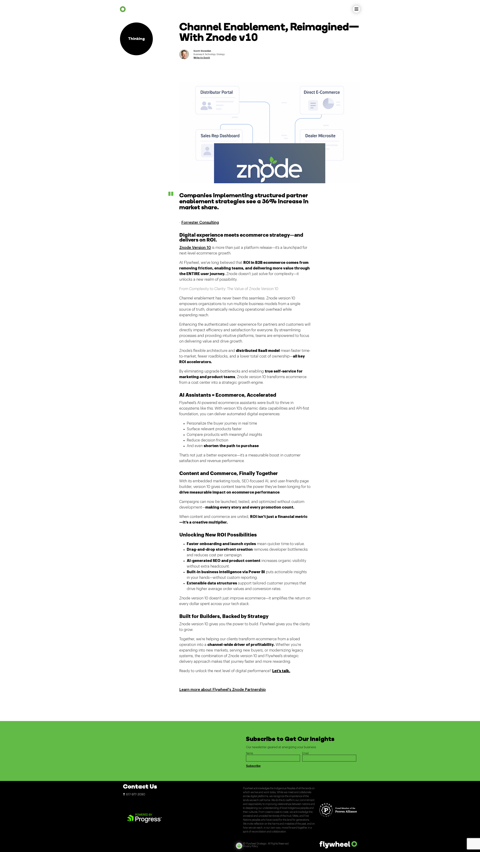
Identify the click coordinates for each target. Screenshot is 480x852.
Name (249, 753)
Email (305, 753)
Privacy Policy (250, 846)
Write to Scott (202, 58)
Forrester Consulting (200, 222)
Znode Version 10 (195, 248)
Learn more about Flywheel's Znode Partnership (222, 690)
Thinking (136, 39)
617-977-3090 (135, 794)
